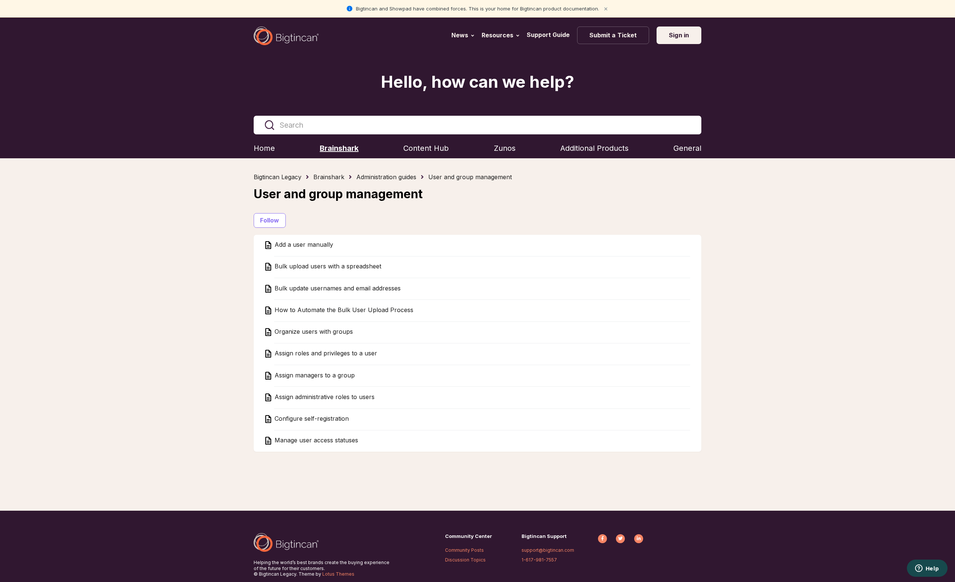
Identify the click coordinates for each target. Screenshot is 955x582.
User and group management (470, 177)
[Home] (286, 36)
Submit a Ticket (613, 35)
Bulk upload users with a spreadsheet (327, 266)
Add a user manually (303, 245)
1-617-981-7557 (539, 560)
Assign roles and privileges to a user (325, 353)
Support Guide (549, 34)
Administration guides (386, 177)
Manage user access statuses (315, 440)
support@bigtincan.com (548, 550)
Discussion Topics (465, 560)
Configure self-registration (311, 419)
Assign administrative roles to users (324, 397)
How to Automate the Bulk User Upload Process (343, 310)
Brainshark (328, 177)
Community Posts (464, 550)
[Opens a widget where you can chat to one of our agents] (927, 569)
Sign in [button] (679, 35)
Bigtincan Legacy (277, 177)
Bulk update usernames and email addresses (337, 288)
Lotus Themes (338, 574)
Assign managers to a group (314, 375)
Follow (269, 220)
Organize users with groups (313, 332)
